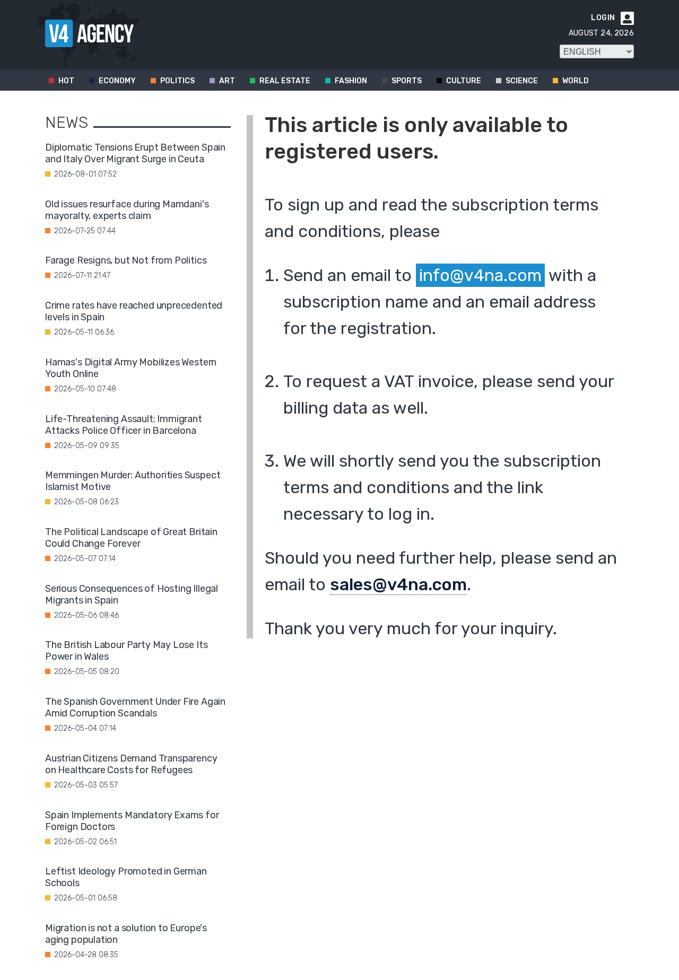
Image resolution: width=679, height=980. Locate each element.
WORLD (575, 80)
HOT (66, 80)
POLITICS (177, 80)
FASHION (351, 80)
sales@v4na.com (398, 584)
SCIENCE (522, 80)
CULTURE (463, 80)
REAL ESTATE (284, 80)
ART (227, 80)
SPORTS (406, 80)
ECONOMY (117, 80)
